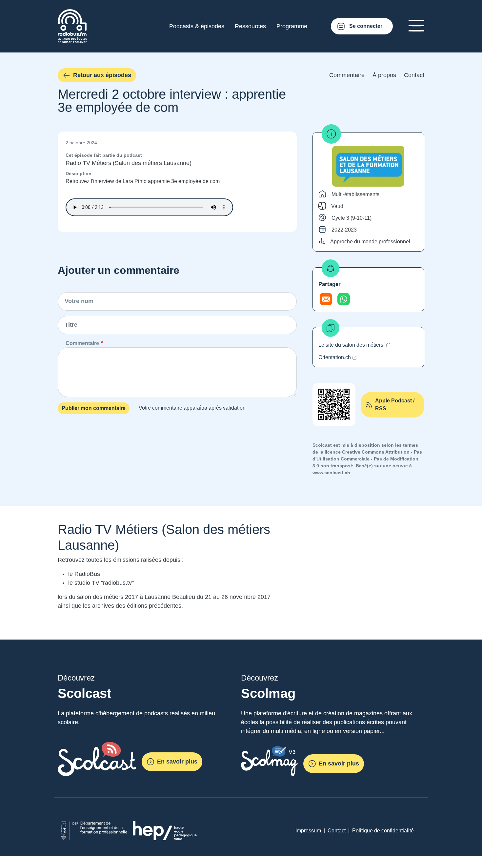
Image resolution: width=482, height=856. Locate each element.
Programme (291, 26)
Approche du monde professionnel (370, 241)
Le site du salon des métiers (351, 345)
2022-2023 (344, 230)
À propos (384, 75)
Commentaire (347, 75)
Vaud (337, 206)
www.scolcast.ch (331, 472)
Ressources (250, 26)
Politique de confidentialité (383, 830)
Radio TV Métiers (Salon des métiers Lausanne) (128, 163)
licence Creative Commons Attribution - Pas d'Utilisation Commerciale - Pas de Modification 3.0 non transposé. (367, 458)
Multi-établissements (355, 194)
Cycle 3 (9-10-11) (351, 218)
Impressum (308, 830)
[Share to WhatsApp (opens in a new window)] (343, 299)
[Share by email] (326, 299)
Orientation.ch (334, 357)
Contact (414, 75)
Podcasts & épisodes (196, 26)
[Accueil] (72, 13)
